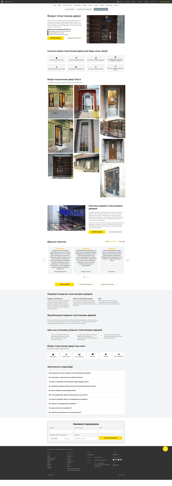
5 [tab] (68, 229)
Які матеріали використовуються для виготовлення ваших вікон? (72, 386)
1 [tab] (63, 229)
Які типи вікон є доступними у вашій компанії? (66, 377)
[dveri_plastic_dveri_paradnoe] (112, 102)
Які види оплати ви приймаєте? (60, 408)
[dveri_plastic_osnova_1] (60, 102)
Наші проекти (70, 461)
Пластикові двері (69, 9)
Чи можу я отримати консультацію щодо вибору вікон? (69, 382)
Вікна (54, 5)
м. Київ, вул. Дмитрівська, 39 (100, 460)
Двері (59, 5)
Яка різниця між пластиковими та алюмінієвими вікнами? (70, 373)
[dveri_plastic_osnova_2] (60, 136)
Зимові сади (109, 5)
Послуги (69, 458)
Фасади (102, 5)
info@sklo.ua (116, 454)
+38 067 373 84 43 (98, 457)
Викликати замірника (115, 232)
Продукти (121, 1)
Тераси (90, 5)
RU (118, 465)
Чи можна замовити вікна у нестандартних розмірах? (68, 399)
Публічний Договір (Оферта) (73, 470)
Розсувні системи (67, 5)
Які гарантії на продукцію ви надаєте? (63, 403)
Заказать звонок (64, 284)
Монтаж (69, 462)
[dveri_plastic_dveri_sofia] (112, 180)
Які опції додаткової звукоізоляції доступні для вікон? (68, 395)
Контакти (146, 1)
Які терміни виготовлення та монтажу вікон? (65, 412)
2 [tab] (64, 229)
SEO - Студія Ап (122, 474)
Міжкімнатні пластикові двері (84, 9)
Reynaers (116, 5)
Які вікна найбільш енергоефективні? (62, 390)
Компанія (69, 456)
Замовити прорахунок (74, 38)
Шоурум (140, 1)
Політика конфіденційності (73, 468)
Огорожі (96, 5)
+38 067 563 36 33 (8, 1)
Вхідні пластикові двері (101, 9)
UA (151, 1)
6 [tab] (69, 229)
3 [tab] (65, 229)
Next (82, 218)
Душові (84, 5)
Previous (50, 218)
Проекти (127, 1)
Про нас (134, 1)
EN (153, 1)
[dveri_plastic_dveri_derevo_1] (112, 151)
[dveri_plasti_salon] (86, 163)
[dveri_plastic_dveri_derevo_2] (112, 128)
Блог (68, 464)
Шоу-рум (69, 459)
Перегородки (77, 5)
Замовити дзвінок (166, 1)
